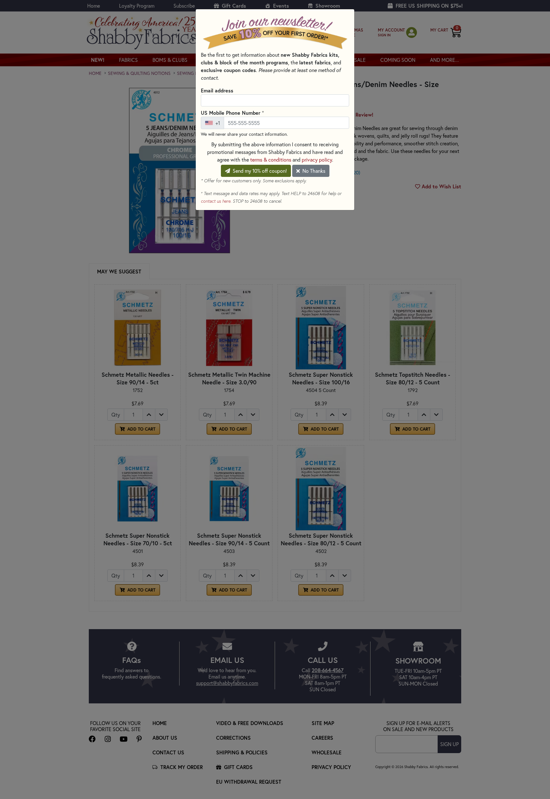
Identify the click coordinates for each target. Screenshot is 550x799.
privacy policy (317, 159)
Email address (217, 90)
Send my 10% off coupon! (259, 170)
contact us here (215, 201)
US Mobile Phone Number (232, 112)
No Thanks (313, 170)
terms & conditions (270, 159)
